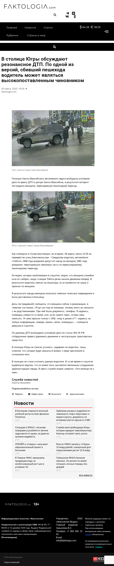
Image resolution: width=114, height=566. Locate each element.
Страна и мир (36, 35)
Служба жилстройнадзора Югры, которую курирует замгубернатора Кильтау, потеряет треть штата (74, 430)
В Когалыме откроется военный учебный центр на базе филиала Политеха (32, 414)
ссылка (88, 534)
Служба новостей (25, 379)
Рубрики (12, 35)
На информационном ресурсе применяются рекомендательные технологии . (98, 544)
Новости (30, 27)
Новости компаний (11, 562)
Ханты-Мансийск (21, 383)
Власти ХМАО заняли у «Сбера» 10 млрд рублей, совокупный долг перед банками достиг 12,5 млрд (73, 447)
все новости (85, 475)
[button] (54, 14)
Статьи (48, 27)
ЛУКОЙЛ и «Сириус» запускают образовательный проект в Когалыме (31, 447)
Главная (12, 27)
